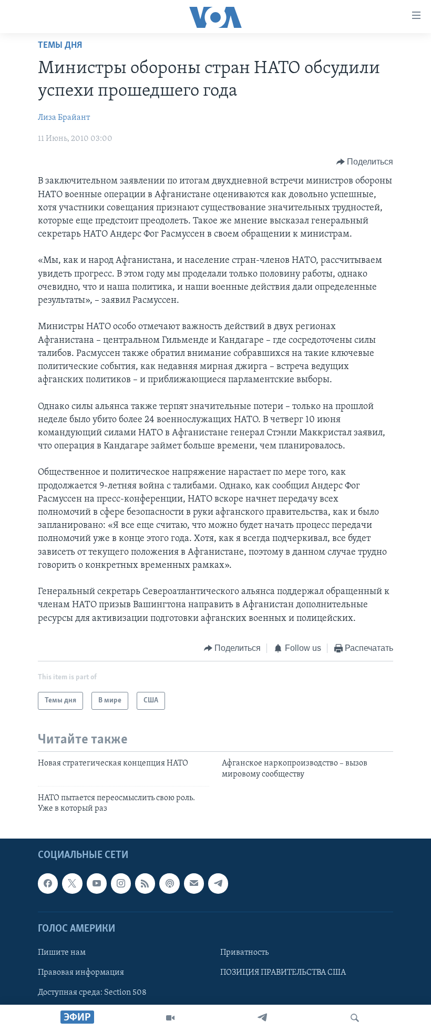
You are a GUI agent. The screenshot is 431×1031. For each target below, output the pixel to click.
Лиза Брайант (64, 118)
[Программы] (170, 1018)
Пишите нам (62, 952)
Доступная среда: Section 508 (92, 992)
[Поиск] (355, 1018)
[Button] (365, 162)
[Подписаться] (194, 883)
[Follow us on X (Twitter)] (72, 883)
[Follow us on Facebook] (48, 883)
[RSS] (145, 883)
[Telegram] (262, 1018)
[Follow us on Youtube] (97, 883)
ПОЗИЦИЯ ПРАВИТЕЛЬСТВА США (283, 972)
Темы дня (60, 45)
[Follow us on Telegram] (218, 883)
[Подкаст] (169, 883)
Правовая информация (81, 972)
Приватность (244, 952)
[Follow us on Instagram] (121, 883)
